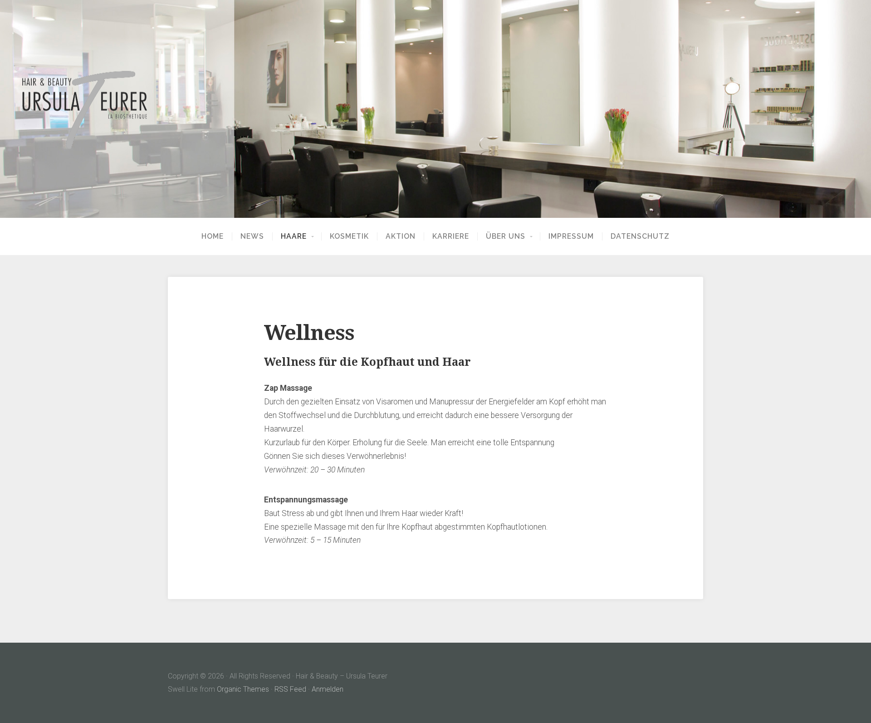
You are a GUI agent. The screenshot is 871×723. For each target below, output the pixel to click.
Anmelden (327, 689)
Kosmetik (349, 236)
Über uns (505, 236)
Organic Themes (243, 689)
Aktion (401, 236)
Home (212, 236)
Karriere (450, 236)
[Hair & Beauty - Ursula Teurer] (435, 109)
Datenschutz (640, 236)
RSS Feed (290, 689)
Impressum (571, 236)
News (252, 236)
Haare (294, 236)
